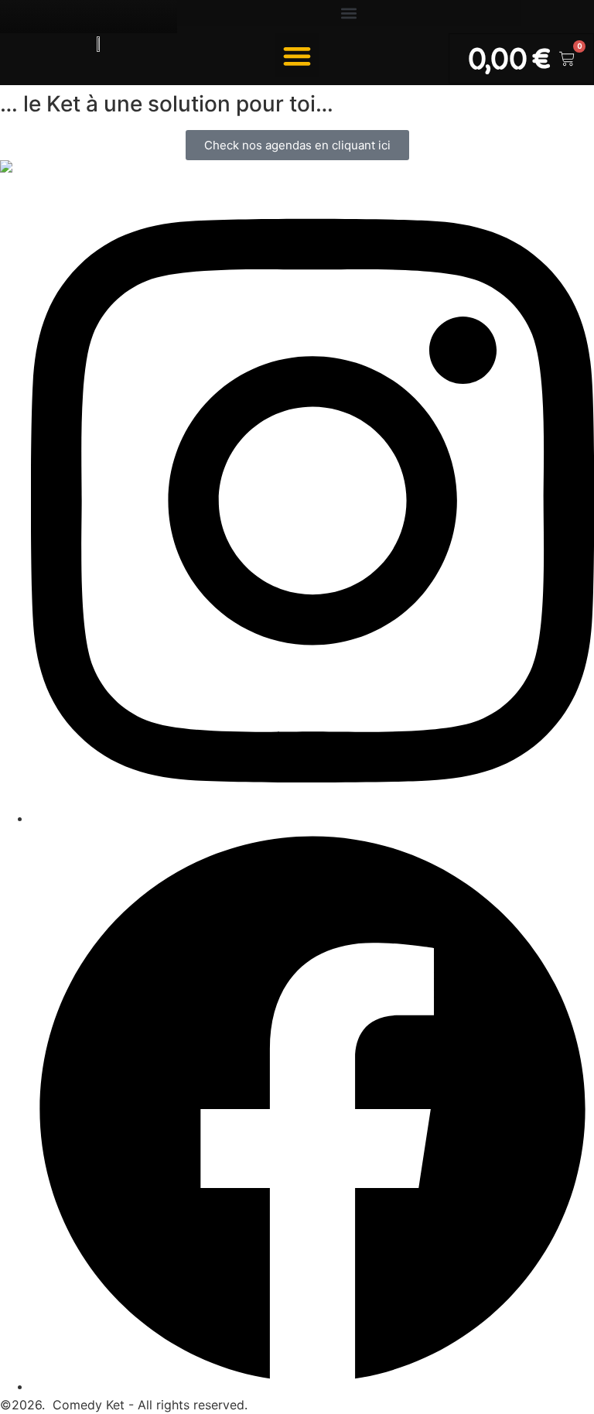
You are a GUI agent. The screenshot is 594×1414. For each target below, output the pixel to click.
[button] (349, 13)
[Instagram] (312, 818)
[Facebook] (312, 1386)
